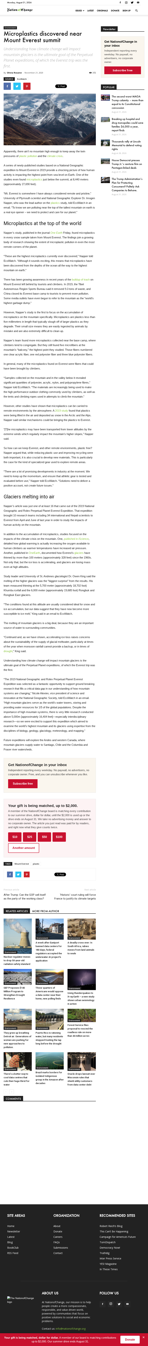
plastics (55, 202)
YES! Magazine (108, 1264)
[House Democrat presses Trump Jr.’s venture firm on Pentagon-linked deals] (105, 161)
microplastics (34, 179)
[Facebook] (120, 2)
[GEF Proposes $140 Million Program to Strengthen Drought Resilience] (18, 977)
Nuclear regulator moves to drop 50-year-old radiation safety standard (17, 960)
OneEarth (34, 552)
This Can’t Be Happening (114, 1231)
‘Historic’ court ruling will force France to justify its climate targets (75, 896)
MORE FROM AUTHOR (45, 911)
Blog (10, 1242)
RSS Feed (12, 1253)
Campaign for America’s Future (118, 1237)
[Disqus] (50, 1151)
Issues (78, 10)
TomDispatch (108, 1242)
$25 (29, 836)
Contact (58, 1253)
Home (10, 1226)
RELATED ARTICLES (17, 911)
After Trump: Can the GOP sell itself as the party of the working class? (25, 896)
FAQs (56, 1242)
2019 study (61, 410)
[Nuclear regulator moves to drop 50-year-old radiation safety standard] (18, 936)
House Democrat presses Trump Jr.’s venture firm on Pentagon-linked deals (127, 163)
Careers (57, 1237)
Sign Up (126, 10)
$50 (44, 836)
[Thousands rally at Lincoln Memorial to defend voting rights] (105, 143)
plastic (36, 863)
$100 (59, 836)
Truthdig (104, 1253)
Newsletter (13, 1231)
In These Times (109, 1269)
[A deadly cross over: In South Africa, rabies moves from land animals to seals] (82, 929)
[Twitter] (132, 2)
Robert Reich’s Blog (111, 1226)
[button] (136, 10)
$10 (14, 836)
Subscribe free (23, 783)
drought (8, 651)
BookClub (13, 1247)
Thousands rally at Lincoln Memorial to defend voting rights (127, 145)
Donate (115, 10)
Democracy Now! (110, 1247)
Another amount (23, 847)
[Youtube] (138, 2)
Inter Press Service (110, 1258)
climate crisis (55, 156)
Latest (90, 10)
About (56, 1226)
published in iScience (76, 538)
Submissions (60, 1247)
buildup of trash (81, 279)
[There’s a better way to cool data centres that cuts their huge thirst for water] (18, 1061)
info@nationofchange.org (71, 1328)
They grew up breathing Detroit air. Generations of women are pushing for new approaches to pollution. (17, 1040)
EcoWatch (22, 79)
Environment (10, 27)
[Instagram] (126, 2)
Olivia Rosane (14, 72)
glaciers (79, 552)
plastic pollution (28, 156)
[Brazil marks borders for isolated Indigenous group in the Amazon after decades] (50, 1060)
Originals (102, 10)
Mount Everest (22, 863)
